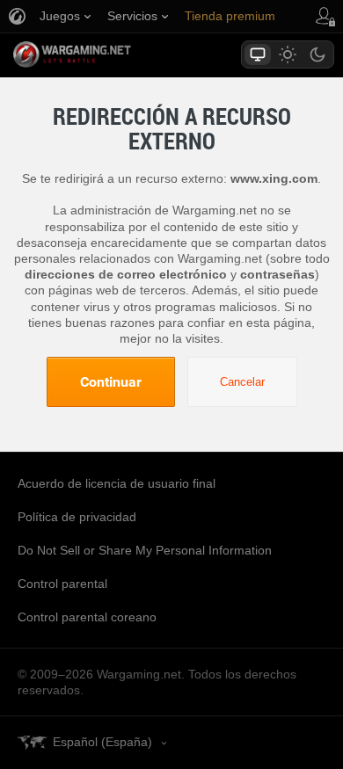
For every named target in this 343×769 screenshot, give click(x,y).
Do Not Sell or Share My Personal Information (145, 550)
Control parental (62, 584)
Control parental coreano (87, 617)
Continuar (111, 381)
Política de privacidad (77, 517)
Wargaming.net (103, 54)
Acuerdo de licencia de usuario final (116, 483)
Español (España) (102, 742)
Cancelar (242, 381)
